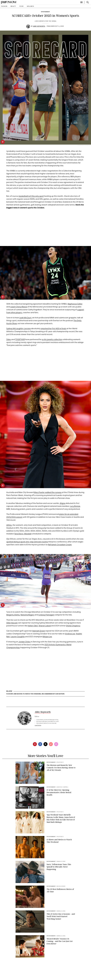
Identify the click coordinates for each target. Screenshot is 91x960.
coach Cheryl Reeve (18, 307)
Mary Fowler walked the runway (47, 492)
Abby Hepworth (39, 26)
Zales (8, 340)
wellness (30, 6)
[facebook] (40, 744)
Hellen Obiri (33, 626)
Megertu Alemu (13, 615)
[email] (56, 744)
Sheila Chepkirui (73, 626)
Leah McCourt (25, 318)
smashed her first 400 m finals (53, 329)
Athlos (9, 525)
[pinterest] (3, 142)
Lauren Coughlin (18, 637)
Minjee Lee (47, 637)
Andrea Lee (70, 634)
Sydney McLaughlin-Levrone (18, 329)
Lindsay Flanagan (46, 615)
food (21, 6)
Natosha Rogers (27, 615)
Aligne (62, 503)
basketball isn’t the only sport (31, 196)
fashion (4, 6)
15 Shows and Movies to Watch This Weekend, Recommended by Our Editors (35, 694)
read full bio (38, 725)
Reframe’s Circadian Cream (60, 545)
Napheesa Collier (75, 304)
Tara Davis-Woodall (22, 534)
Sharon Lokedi (45, 626)
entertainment (45, 11)
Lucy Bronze (75, 506)
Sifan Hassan (12, 623)
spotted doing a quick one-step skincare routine (27, 542)
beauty (13, 6)
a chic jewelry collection (52, 340)
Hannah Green (38, 631)
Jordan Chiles (24, 642)
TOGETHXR (20, 340)
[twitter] (45, 744)
